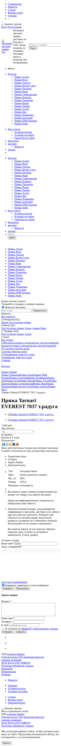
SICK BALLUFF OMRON (15, 662)
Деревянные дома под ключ (16, 357)
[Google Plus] (17, 444)
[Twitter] (7, 444)
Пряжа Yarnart (22, 106)
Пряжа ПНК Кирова (25, 120)
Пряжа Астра (21, 109)
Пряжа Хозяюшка (24, 115)
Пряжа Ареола (22, 82)
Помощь (6, 674)
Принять (7, 743)
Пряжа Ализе (21, 77)
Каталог (12, 74)
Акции (11, 149)
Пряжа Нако (21, 91)
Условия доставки (24, 135)
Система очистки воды (14, 351)
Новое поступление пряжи (16, 322)
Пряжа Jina (20, 112)
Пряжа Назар (21, 103)
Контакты (13, 140)
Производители (16, 702)
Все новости (8, 316)
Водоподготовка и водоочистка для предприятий (28, 345)
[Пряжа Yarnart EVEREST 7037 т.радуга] (31, 414)
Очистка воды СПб (12, 657)
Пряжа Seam (21, 123)
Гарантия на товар (24, 138)
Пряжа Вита (21, 80)
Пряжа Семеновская (25, 94)
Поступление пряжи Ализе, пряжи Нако (23, 328)
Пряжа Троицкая (23, 100)
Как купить (14, 129)
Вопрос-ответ (15, 699)
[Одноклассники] (10, 444)
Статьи (12, 697)
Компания (7, 668)
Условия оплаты (23, 132)
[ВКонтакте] (3, 444)
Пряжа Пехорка (23, 88)
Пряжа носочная (23, 117)
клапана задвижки (11, 660)
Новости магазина (15, 307)
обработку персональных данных (39, 628)
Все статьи (7, 340)
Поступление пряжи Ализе (16, 334)
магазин (12, 143)
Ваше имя (7, 543)
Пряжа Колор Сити (25, 85)
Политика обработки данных (17, 665)
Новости (19, 146)
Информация (8, 671)
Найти (12, 238)
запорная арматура (33, 657)
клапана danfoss (16, 654)
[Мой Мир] (14, 444)
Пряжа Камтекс (23, 97)
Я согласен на (31, 628)
